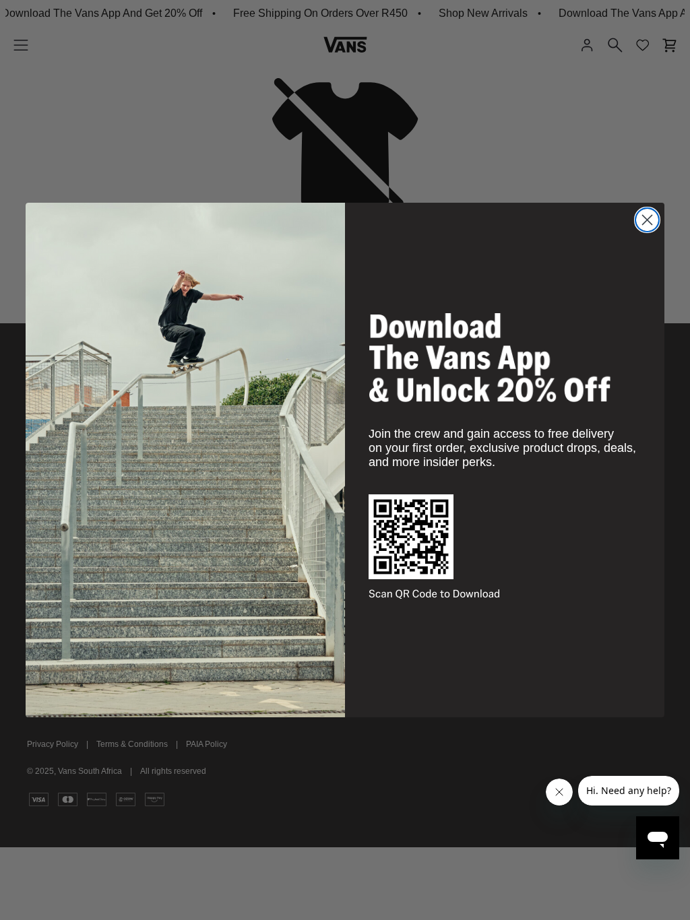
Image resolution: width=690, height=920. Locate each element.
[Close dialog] (647, 220)
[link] (490, 357)
